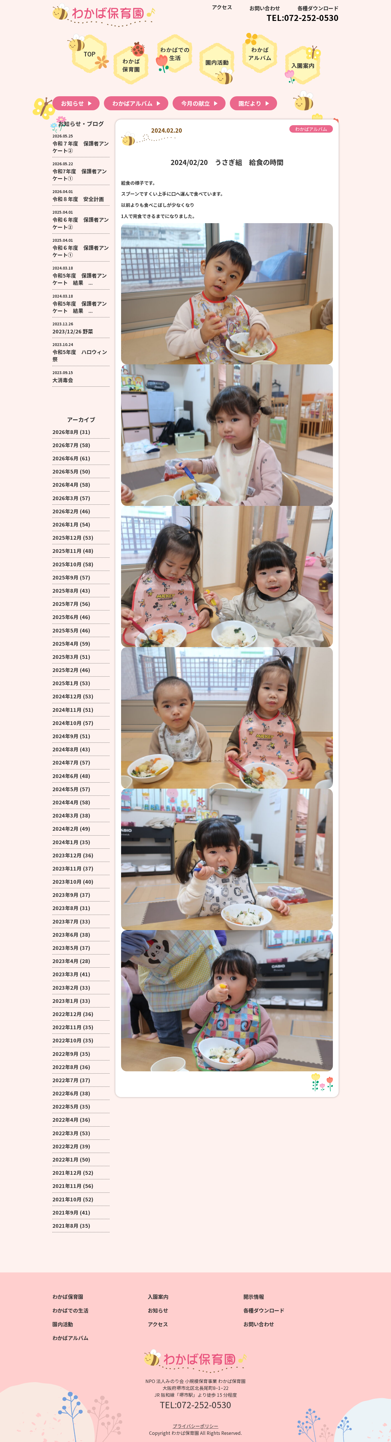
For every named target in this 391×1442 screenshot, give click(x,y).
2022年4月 (65, 1119)
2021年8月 (65, 1225)
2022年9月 (65, 1053)
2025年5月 (65, 630)
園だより (249, 103)
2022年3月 (65, 1133)
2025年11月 (67, 550)
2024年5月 (65, 789)
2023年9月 (65, 894)
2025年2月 (65, 669)
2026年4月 (65, 484)
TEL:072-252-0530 (302, 17)
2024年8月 (65, 749)
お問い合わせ (264, 8)
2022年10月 (67, 1040)
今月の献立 (195, 103)
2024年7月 (65, 762)
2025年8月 (65, 590)
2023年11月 (67, 868)
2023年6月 (65, 934)
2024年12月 (67, 696)
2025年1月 (65, 683)
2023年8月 (65, 907)
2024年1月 (65, 842)
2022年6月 (65, 1093)
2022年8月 (65, 1066)
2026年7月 (65, 445)
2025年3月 (65, 656)
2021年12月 (67, 1172)
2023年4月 (65, 960)
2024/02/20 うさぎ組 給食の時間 (227, 162)
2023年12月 (67, 855)
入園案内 (158, 1296)
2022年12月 (67, 1013)
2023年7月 (65, 921)
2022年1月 (65, 1159)
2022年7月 (65, 1080)
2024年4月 (65, 802)
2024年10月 (67, 722)
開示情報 (253, 1296)
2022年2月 (65, 1146)
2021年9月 (65, 1212)
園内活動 (62, 1324)
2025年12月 (67, 537)
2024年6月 (65, 775)
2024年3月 (65, 815)
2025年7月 (65, 603)
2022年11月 (67, 1027)
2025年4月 (65, 643)
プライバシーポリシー (195, 1426)
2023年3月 (65, 974)
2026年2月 (65, 511)
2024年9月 (65, 736)
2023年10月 (67, 881)
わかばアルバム (132, 103)
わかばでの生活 (70, 1310)
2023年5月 (65, 947)
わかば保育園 (67, 1296)
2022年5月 (65, 1106)
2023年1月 (65, 1000)
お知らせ (72, 103)
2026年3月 (65, 498)
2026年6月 (65, 458)
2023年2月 (65, 987)
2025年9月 (65, 577)
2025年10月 (67, 564)
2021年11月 (67, 1185)
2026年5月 (65, 471)
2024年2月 (65, 828)
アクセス (222, 7)
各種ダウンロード (318, 8)
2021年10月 (67, 1199)
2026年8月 (65, 431)
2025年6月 (65, 616)
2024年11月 (67, 709)
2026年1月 (65, 524)
